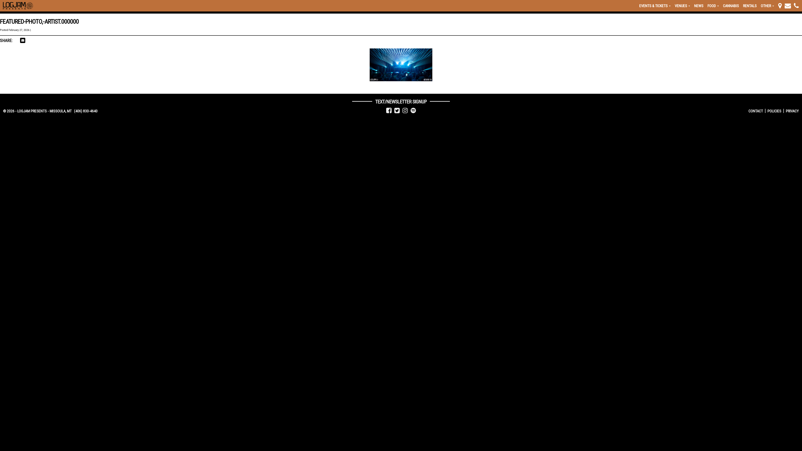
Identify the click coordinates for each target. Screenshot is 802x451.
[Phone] (796, 5)
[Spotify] (413, 110)
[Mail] (788, 5)
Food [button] (712, 6)
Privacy (792, 111)
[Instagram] (405, 110)
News (698, 6)
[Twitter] (397, 110)
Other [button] (766, 6)
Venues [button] (681, 6)
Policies (774, 111)
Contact (756, 111)
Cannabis (731, 6)
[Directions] (780, 5)
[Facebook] (389, 110)
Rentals (750, 6)
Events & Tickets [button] (654, 6)
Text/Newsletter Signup (401, 102)
